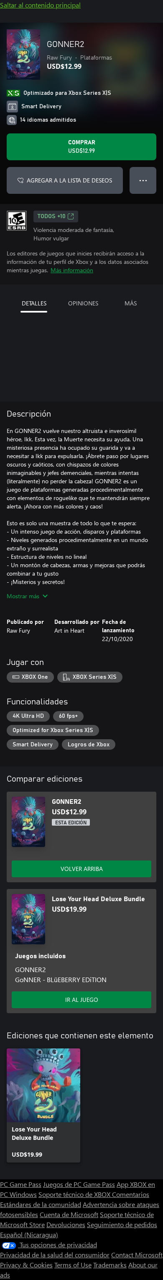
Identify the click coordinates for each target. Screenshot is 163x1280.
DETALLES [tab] (34, 303)
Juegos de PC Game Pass (79, 1184)
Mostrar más (23, 596)
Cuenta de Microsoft (69, 1214)
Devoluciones (65, 1224)
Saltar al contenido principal (40, 4)
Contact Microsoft (137, 1254)
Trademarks (110, 1264)
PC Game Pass (20, 1184)
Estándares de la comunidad (40, 1204)
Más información (72, 270)
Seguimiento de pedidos (122, 1224)
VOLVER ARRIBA (82, 869)
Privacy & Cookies (26, 1264)
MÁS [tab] (131, 303)
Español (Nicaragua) (29, 1234)
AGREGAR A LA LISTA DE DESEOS (69, 180)
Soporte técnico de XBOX (75, 1194)
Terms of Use (73, 1264)
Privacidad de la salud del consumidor (55, 1254)
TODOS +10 (52, 216)
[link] (43, 1105)
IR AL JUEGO (81, 1000)
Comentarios (130, 1194)
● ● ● (143, 180)
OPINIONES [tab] (83, 303)
